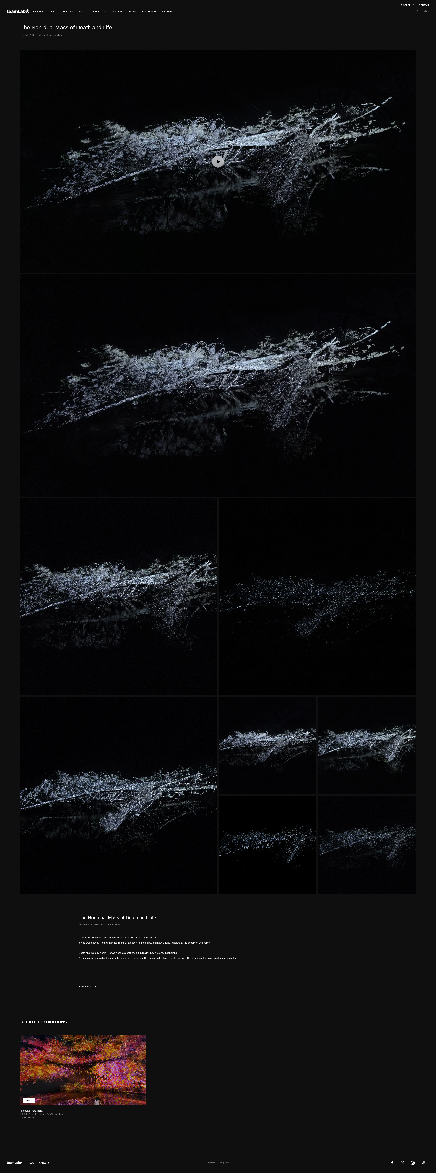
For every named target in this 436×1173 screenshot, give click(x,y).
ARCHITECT (168, 11)
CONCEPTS (118, 11)
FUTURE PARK (149, 11)
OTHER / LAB (66, 11)
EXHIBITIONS (99, 11)
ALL (80, 11)
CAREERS (44, 1163)
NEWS (31, 1163)
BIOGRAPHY (407, 5)
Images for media (87, 986)
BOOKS (132, 11)
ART (52, 11)
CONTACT (424, 5)
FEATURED (38, 11)
